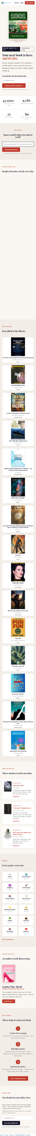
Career (18, 361)
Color (18, 198)
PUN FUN (18, 638)
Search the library (11, 150)
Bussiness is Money (18, 694)
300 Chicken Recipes (18, 253)
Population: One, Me (18, 666)
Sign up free (29, 3)
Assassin (18, 555)
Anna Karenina (18, 785)
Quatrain (18, 309)
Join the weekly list (11, 1123)
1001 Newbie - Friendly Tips (18, 40)
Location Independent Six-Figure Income (18, 413)
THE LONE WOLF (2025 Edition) (18, 441)
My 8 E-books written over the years (18, 610)
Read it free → (8, 1001)
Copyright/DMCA (20, 1135)
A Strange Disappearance (22, 808)
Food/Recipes (18, 257)
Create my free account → (14, 85)
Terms (6, 1135)
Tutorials (18, 202)
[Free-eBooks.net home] (7, 2)
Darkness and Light (18, 281)
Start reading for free (18, 1078)
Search (17, 3)
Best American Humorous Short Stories (22, 833)
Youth (18, 229)
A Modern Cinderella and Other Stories (13, 989)
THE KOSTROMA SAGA (18, 385)
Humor (18, 642)
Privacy (11, 1135)
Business (18, 531)
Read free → (16, 796)
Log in (22, 3)
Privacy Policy (25, 1127)
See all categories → (8, 939)
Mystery (18, 502)
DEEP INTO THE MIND (18, 498)
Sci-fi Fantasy (18, 587)
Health (18, 755)
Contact (28, 1135)
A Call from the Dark (18, 225)
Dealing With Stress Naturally (18, 751)
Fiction (18, 285)
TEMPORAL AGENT (18, 583)
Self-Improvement (18, 417)
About (1, 1135)
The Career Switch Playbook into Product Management (18, 357)
